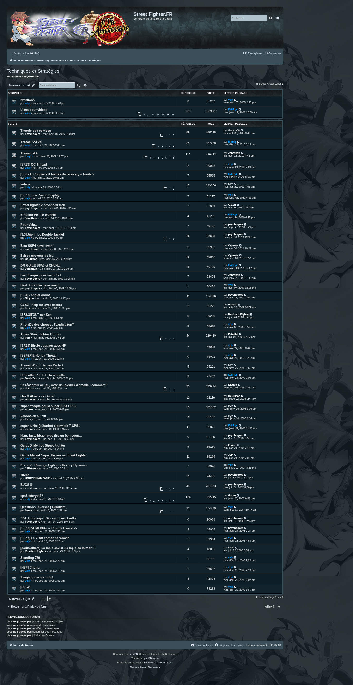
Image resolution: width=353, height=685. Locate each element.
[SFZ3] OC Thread (33, 164)
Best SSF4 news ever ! (37, 246)
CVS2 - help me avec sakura (41, 305)
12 (153, 114)
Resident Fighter (238, 314)
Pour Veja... (29, 224)
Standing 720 (30, 558)
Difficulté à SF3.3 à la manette (42, 375)
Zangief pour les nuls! (36, 577)
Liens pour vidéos (33, 110)
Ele (27, 419)
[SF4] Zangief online (35, 295)
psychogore (31, 76)
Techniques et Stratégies (33, 71)
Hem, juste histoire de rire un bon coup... (51, 435)
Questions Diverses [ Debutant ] (43, 507)
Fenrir (232, 445)
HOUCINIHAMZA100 (37, 478)
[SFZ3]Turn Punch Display (39, 195)
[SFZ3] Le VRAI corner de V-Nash (44, 538)
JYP (230, 454)
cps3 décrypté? (31, 496)
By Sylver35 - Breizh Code (158, 662)
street (24, 475)
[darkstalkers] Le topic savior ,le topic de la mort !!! (58, 548)
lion (27, 337)
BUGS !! (26, 485)
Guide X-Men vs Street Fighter (42, 445)
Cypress (233, 245)
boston (29, 308)
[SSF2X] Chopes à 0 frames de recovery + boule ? (57, 174)
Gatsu (232, 204)
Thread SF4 (28, 153)
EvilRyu (233, 109)
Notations (27, 100)
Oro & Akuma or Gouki (37, 396)
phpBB (134, 654)
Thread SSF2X (31, 142)
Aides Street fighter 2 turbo (40, 334)
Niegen (29, 298)
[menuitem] (35, 53)
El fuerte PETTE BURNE (38, 215)
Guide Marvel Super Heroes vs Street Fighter (53, 455)
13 (158, 114)
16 (173, 114)
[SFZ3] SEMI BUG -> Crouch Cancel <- (48, 528)
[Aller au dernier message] (235, 99)
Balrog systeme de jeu (37, 255)
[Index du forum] (71, 27)
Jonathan (234, 152)
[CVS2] (25, 587)
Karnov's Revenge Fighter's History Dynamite (53, 465)
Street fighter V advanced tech (42, 205)
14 (163, 114)
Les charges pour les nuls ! (40, 275)
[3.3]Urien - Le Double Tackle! (42, 234)
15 (168, 114)
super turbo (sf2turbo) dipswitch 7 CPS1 (50, 426)
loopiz (232, 141)
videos (25, 184)
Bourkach (31, 258)
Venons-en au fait (33, 416)
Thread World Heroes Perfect (41, 365)
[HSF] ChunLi (30, 567)
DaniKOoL (31, 378)
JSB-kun (30, 468)
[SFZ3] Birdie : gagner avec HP (43, 345)
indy (27, 187)
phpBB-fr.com (151, 658)
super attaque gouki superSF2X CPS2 (48, 406)
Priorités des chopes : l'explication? (47, 324)
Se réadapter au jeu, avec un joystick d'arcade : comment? (63, 385)
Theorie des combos (35, 130)
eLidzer (29, 388)
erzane (29, 409)
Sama (28, 510)
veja (27, 103)
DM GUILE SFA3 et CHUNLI (40, 265)
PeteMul (233, 334)
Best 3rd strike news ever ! (40, 285)
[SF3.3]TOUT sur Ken (36, 314)
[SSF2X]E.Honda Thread (38, 355)
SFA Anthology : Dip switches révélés (48, 518)
